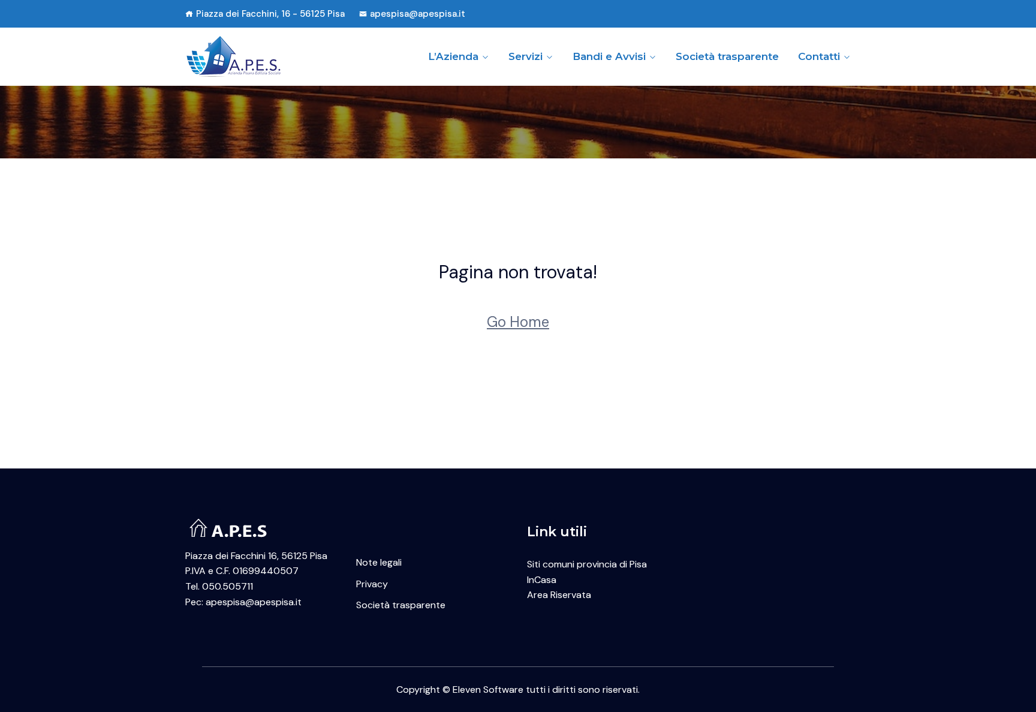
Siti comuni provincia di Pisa (587, 564)
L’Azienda (453, 56)
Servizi (525, 56)
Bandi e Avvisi (609, 56)
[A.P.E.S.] (261, 56)
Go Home (518, 322)
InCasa (541, 579)
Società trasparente (727, 56)
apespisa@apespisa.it (417, 14)
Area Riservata (559, 594)
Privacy (372, 584)
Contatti (819, 56)
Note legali (379, 562)
